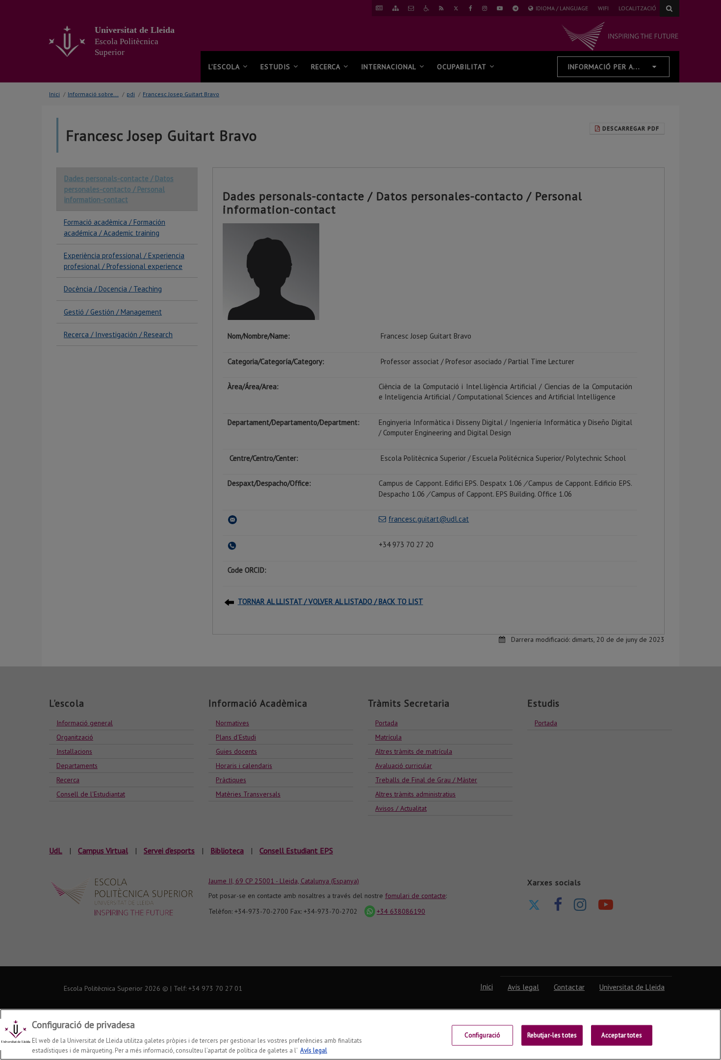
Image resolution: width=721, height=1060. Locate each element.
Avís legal (313, 1050)
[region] (360, 1034)
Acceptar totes (621, 1035)
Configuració (482, 1035)
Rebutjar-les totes (552, 1035)
